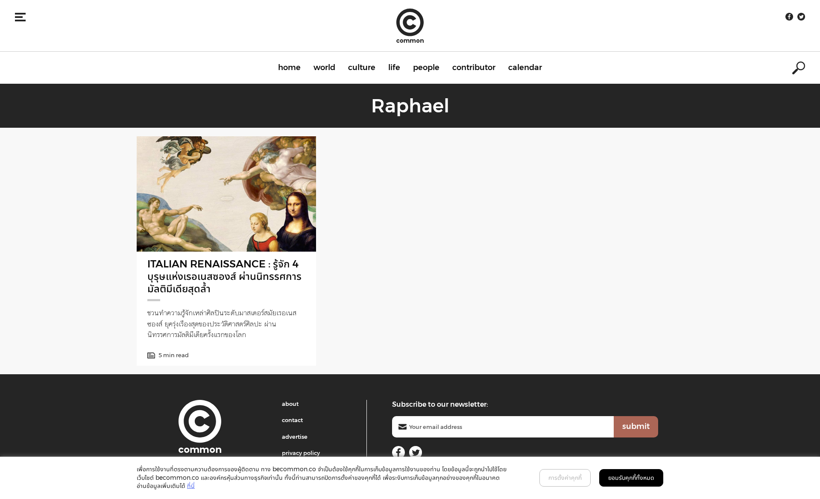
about (290, 403)
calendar (525, 67)
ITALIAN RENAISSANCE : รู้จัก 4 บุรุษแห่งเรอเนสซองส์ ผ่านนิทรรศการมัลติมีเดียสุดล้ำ (224, 276)
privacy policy (301, 452)
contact (292, 420)
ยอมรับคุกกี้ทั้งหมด (631, 477)
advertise (295, 436)
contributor (473, 67)
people (426, 67)
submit (636, 426)
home (289, 67)
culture (361, 67)
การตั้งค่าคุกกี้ (565, 477)
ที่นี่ (191, 486)
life (394, 67)
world (324, 67)
